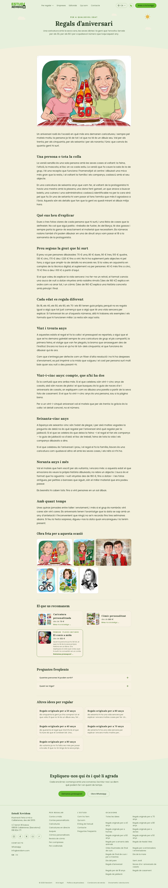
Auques (52, 831)
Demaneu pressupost (72, 794)
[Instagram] (14, 836)
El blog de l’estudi (85, 824)
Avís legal (60, 883)
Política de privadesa (75, 883)
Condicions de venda (96, 883)
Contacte (95, 5)
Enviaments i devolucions (118, 883)
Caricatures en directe (59, 827)
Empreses (61, 5)
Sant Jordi (137, 860)
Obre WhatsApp (98, 794)
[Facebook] (20, 836)
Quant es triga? (46, 686)
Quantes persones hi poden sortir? (56, 677)
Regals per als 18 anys (115, 870)
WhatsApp (16, 847)
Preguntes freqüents (86, 831)
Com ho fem (83, 816)
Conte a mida (55, 816)
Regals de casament (142, 870)
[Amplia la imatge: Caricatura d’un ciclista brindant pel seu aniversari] (47, 580)
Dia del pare (111, 860)
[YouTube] (32, 836)
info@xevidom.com (21, 850)
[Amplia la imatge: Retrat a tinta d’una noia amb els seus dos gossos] (89, 580)
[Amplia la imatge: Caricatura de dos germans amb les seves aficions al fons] (113, 552)
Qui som (84, 5)
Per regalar (46, 5)
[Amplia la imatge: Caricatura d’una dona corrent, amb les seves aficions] (84, 552)
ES (17, 855)
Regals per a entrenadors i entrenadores (144, 849)
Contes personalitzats (59, 820)
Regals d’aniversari (114, 864)
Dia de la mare (139, 854)
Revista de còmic (57, 838)
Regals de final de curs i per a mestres (116, 855)
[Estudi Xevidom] (19, 5)
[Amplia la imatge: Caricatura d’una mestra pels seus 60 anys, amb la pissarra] (68, 580)
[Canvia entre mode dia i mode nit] (131, 5)
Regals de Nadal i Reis (142, 841)
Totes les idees (112, 816)
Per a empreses (56, 842)
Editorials (73, 5)
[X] (26, 836)
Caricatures (54, 824)
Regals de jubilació (114, 874)
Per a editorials (55, 846)
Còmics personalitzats (59, 835)
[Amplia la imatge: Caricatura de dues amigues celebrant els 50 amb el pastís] (54, 552)
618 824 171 (16, 830)
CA (13, 855)
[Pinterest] (39, 836)
